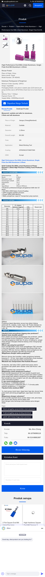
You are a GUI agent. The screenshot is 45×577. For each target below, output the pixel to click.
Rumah (4, 26)
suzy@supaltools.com (11, 1)
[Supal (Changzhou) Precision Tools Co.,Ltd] (10, 5)
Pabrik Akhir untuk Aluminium (26, 26)
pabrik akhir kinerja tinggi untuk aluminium (17, 417)
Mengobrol (38, 5)
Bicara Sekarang (23, 450)
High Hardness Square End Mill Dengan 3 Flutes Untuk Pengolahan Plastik (27, 524)
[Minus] (42, 528)
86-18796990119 (37, 1)
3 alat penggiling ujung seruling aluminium (17, 413)
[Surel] (15, 443)
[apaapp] (11, 443)
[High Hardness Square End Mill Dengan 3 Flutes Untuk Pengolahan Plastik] (28, 513)
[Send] (42, 573)
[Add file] (2, 573)
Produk (11, 26)
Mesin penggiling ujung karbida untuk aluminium (19, 409)
